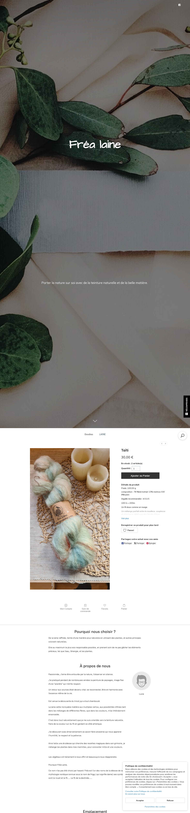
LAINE (102, 434)
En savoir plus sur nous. (135, 794)
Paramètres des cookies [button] (155, 807)
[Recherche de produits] (182, 435)
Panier (124, 608)
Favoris (104, 608)
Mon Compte (66, 608)
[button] (129, 530)
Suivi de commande (85, 609)
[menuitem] (162, 443)
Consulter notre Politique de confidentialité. (143, 791)
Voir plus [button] (125, 518)
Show (187, 406)
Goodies (89, 434)
